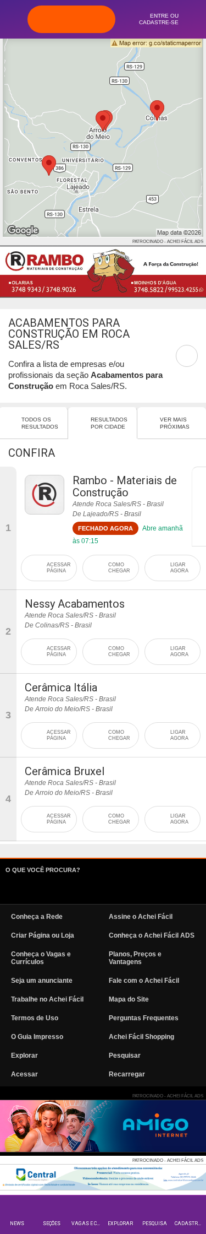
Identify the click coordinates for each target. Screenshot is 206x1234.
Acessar (24, 1074)
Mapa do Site (129, 999)
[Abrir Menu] (14, 19)
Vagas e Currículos (87, 1223)
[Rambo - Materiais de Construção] (44, 495)
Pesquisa (154, 1223)
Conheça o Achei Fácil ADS (151, 935)
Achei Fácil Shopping (141, 1037)
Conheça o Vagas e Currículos (41, 958)
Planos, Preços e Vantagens (135, 958)
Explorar (120, 1223)
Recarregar (127, 1074)
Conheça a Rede (37, 917)
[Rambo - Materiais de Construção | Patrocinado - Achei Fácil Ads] (103, 271)
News (17, 1223)
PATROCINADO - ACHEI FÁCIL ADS (167, 241)
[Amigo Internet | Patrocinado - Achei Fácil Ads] (103, 1126)
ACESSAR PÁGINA (59, 567)
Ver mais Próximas (175, 423)
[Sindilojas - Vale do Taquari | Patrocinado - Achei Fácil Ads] (103, 1177)
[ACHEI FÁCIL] (71, 19)
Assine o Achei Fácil (140, 917)
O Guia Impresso (37, 1037)
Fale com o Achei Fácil (144, 980)
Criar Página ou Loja (42, 935)
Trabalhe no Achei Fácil (47, 999)
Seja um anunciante (42, 980)
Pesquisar (125, 1055)
